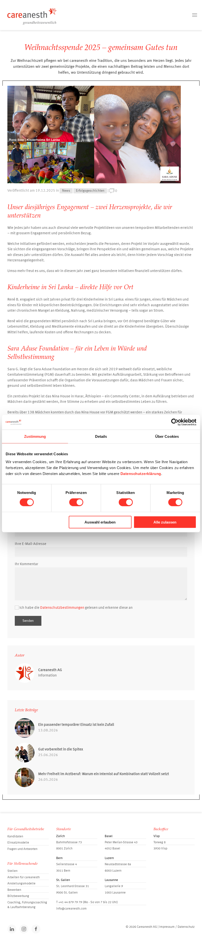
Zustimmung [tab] (35, 436)
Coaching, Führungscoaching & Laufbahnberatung (27, 905)
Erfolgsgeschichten (90, 190)
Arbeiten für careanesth (23, 877)
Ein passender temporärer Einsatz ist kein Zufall (76, 725)
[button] (194, 15)
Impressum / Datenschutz (177, 927)
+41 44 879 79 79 (70, 902)
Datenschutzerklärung (140, 473)
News (66, 190)
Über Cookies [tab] (167, 436)
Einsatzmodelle (18, 842)
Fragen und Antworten (22, 849)
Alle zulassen (164, 522)
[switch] (76, 502)
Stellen (12, 871)
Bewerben (14, 890)
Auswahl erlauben (100, 522)
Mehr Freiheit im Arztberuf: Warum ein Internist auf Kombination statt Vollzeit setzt (103, 774)
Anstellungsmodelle (21, 883)
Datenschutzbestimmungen (62, 608)
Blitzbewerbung (18, 896)
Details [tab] (101, 436)
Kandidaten (15, 836)
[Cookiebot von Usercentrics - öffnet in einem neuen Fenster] (174, 422)
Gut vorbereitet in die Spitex (60, 749)
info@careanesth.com (71, 908)
